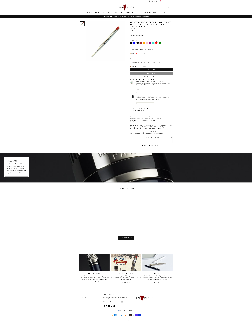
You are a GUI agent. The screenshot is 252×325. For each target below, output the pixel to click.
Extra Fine (143, 49)
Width (132, 47)
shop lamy (157, 282)
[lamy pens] (157, 262)
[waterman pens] (94, 262)
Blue (134, 43)
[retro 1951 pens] (126, 262)
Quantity (133, 56)
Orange (144, 43)
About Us (162, 12)
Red (156, 43)
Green (159, 43)
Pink (147, 43)
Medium (150, 49)
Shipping (132, 35)
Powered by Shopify (126, 319)
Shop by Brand (107, 12)
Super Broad (134, 49)
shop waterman (94, 283)
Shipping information (151, 137)
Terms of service (83, 295)
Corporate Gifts (151, 12)
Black (131, 43)
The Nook (129, 12)
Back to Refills (127, 237)
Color (133, 40)
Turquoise (153, 43)
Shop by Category (93, 12)
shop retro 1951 (126, 282)
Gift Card (139, 12)
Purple (150, 43)
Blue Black (137, 43)
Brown (140, 43)
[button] (133, 29)
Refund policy (82, 297)
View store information (138, 112)
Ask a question (151, 141)
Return (153, 62)
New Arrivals (119, 12)
